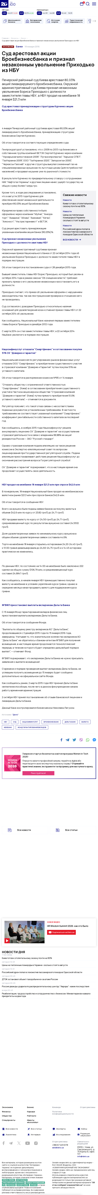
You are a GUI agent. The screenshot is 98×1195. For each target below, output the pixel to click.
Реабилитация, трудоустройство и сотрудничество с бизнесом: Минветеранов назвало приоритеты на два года (46, 995)
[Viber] (81, 739)
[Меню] (94, 4)
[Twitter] (74, 740)
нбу (5, 722)
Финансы (6, 1111)
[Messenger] (94, 739)
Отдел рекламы (87, 1107)
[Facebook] (61, 739)
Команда (56, 1107)
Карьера (31, 1111)
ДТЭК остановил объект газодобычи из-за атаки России (30, 979)
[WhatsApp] (87, 739)
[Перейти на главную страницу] (4, 4)
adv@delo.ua (58, 1148)
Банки (19, 46)
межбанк (8, 727)
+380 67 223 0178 (60, 1145)
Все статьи (71, 830)
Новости (67, 200)
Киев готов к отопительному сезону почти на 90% (78, 205)
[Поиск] (87, 4)
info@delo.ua (83, 1156)
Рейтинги (31, 1115)
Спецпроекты (8, 1120)
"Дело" (15, 714)
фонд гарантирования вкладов (32, 727)
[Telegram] (67, 740)
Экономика (7, 1107)
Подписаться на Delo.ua (63, 932)
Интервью (35, 1135)
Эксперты (61, 1129)
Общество (7, 1115)
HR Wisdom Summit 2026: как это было (67, 926)
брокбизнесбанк (51, 722)
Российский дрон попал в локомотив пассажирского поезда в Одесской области (78, 232)
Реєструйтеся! (38, 773)
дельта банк (70, 722)
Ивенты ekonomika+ (32, 1121)
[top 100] (12, 4)
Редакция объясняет (85, 1135)
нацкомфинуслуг (30, 722)
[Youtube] (27, 1143)
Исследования (63, 1135)
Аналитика (11, 1135)
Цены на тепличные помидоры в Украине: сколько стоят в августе (76, 217)
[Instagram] (35, 1143)
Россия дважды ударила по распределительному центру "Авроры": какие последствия (45, 986)
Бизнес (30, 1107)
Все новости (70, 239)
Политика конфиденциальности (63, 1112)
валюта (85, 722)
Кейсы (84, 1129)
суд (14, 722)
